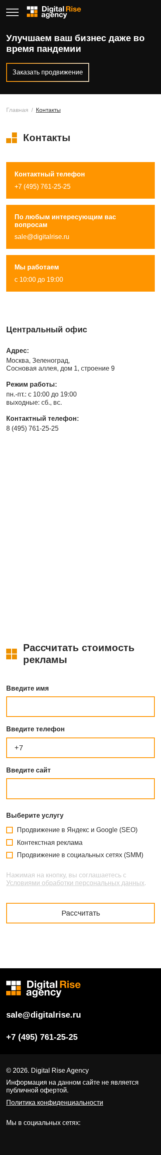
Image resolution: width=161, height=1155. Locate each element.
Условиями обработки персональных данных (75, 882)
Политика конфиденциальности (54, 1102)
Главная (17, 110)
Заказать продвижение (47, 72)
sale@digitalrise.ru (41, 236)
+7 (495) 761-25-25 (150, 12)
